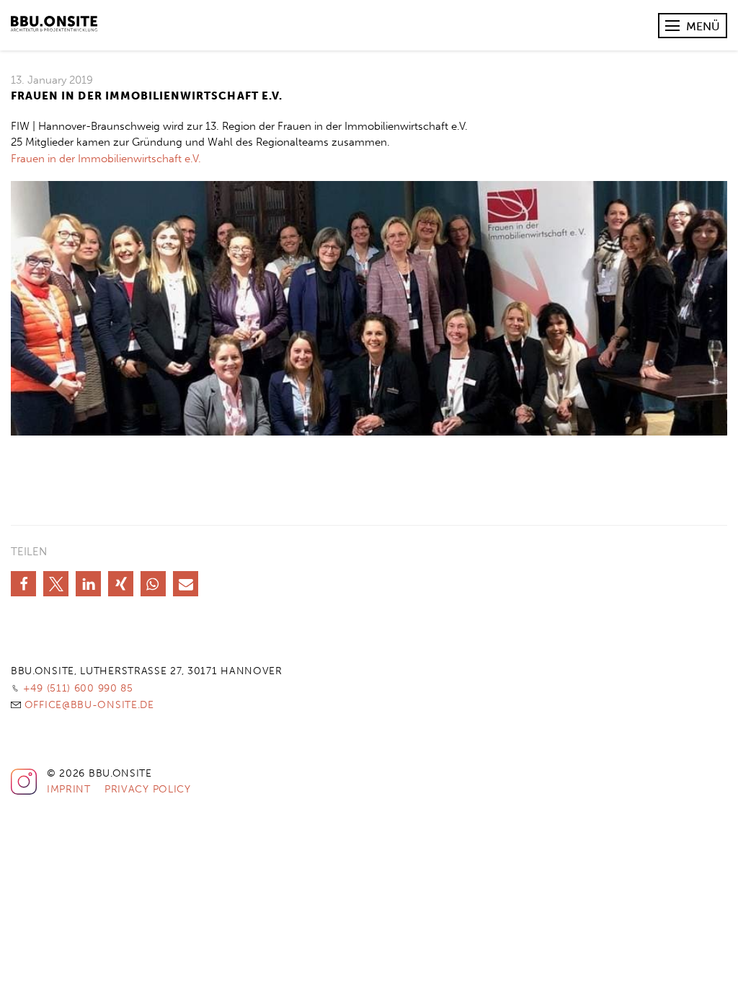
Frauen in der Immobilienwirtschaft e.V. (106, 158)
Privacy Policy (148, 789)
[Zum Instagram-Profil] (24, 791)
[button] (23, 583)
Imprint (69, 789)
